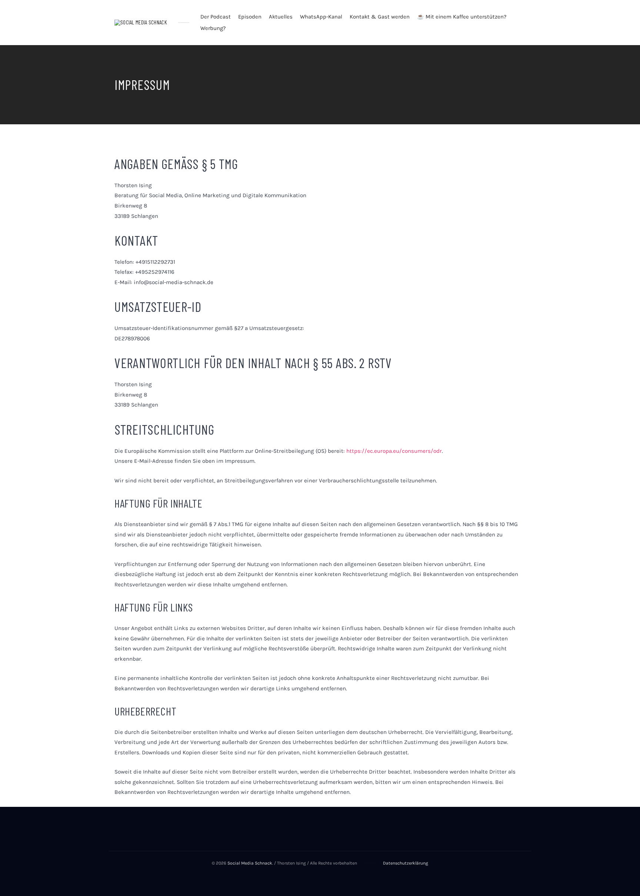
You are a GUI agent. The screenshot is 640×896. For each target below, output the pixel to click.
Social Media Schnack (249, 863)
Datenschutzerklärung (405, 863)
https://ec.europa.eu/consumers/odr (394, 451)
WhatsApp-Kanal (321, 16)
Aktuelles (281, 16)
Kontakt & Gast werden (380, 16)
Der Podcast (215, 16)
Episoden (249, 16)
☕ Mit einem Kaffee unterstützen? (461, 16)
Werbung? (213, 28)
